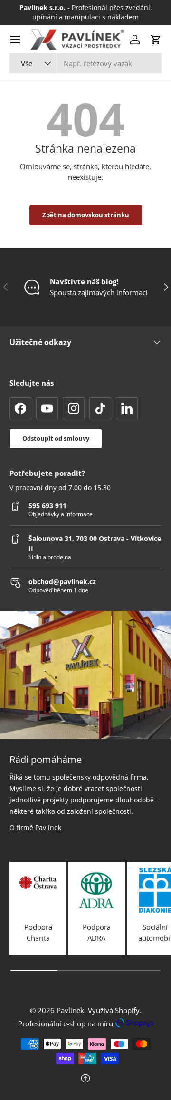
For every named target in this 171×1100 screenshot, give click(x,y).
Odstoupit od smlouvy (55, 438)
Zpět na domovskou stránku (85, 215)
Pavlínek (70, 1010)
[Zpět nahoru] (86, 1079)
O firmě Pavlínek (35, 827)
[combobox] (86, 63)
